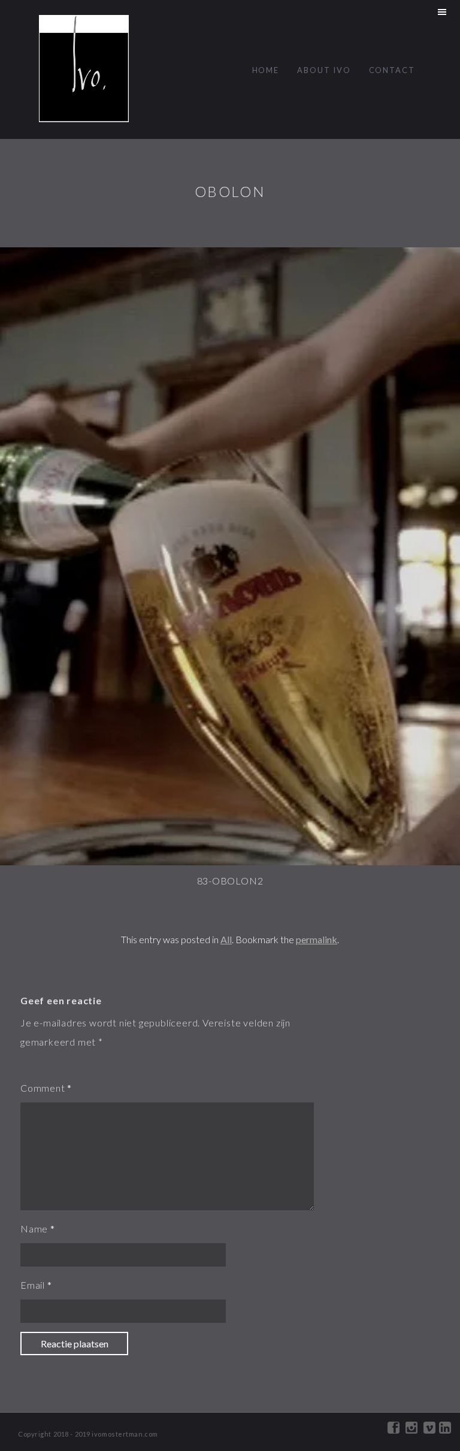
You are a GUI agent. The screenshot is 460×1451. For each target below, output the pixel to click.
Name (34, 1228)
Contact (392, 70)
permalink (316, 939)
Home (266, 70)
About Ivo (323, 70)
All (226, 939)
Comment (42, 1087)
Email (32, 1285)
